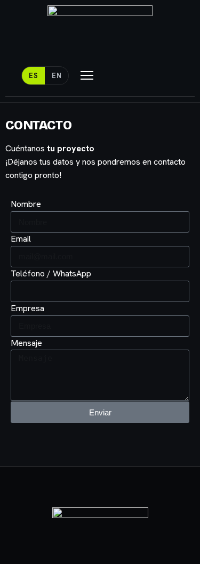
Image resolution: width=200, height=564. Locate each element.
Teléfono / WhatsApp (51, 273)
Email (21, 238)
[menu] (87, 75)
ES (33, 75)
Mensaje (26, 343)
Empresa (27, 308)
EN (56, 75)
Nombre (26, 204)
